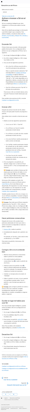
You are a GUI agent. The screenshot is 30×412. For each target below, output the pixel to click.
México (15, 83)
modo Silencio (5, 184)
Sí (5, 394)
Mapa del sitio (3, 409)
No (13, 394)
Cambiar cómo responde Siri (9, 191)
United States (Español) (5, 404)
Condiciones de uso (14, 408)
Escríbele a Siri (21, 327)
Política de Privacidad (5, 408)
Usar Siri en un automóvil (12, 152)
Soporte (6, 398)
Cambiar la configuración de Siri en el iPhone (14, 366)
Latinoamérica (22, 83)
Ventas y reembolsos (23, 408)
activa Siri (20, 319)
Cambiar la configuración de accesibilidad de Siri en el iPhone (15, 369)
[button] (8, 16)
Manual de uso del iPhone (9, 5)
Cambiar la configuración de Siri (10, 100)
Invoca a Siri (7, 229)
